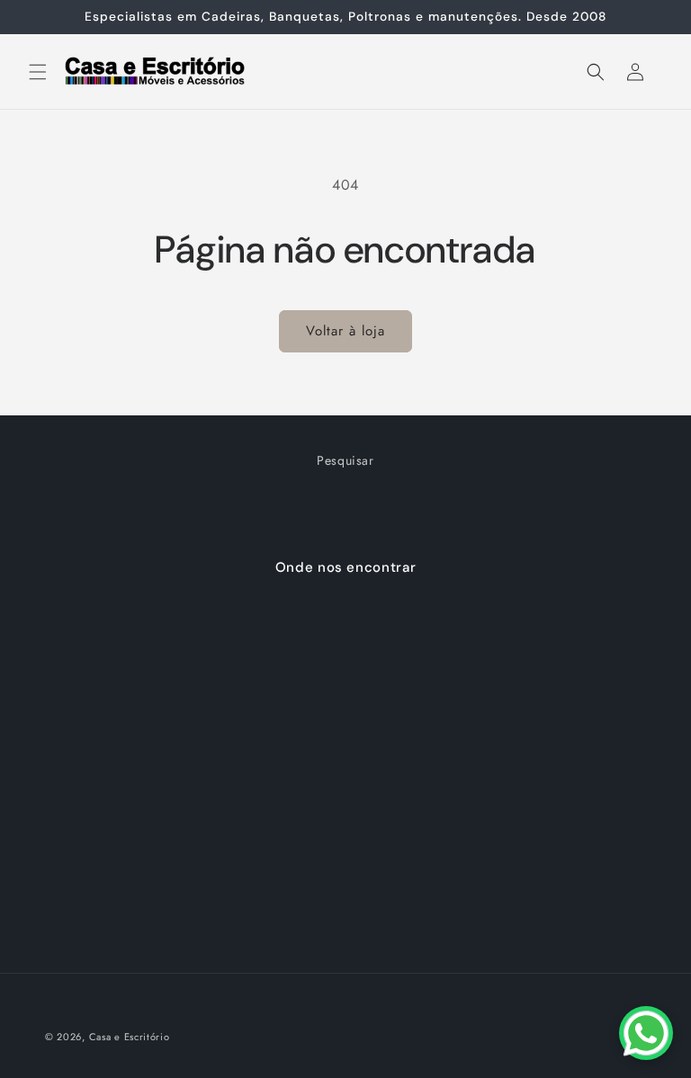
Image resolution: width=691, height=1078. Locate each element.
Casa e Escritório (129, 1036)
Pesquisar (345, 460)
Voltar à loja (345, 331)
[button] (38, 72)
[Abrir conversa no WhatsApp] (646, 1033)
